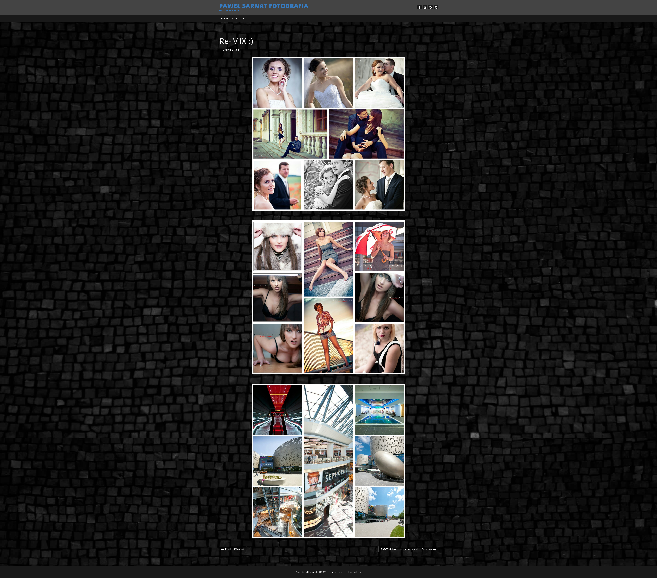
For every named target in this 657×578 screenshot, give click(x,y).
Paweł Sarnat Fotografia (263, 6)
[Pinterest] (436, 7)
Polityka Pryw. (355, 572)
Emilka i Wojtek (232, 550)
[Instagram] (425, 7)
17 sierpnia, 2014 (231, 49)
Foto (246, 18)
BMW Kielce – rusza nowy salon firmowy (406, 550)
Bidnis (341, 572)
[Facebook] (419, 7)
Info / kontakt (230, 18)
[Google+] (430, 7)
